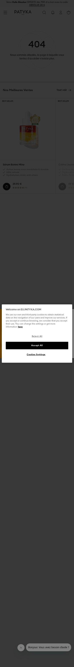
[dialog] (37, 333)
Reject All (37, 336)
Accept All (37, 345)
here (20, 327)
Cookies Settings (36, 355)
